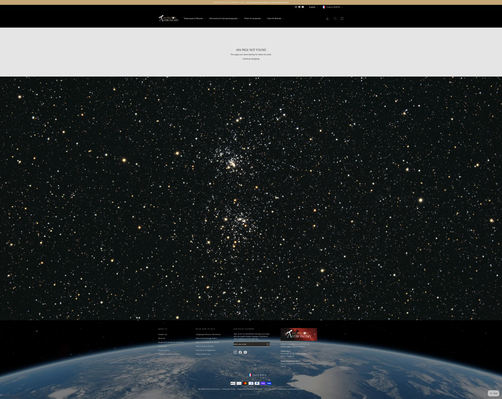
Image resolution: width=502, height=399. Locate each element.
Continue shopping (251, 59)
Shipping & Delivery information (208, 334)
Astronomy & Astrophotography (223, 18)
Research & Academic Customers (171, 342)
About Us (161, 338)
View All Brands (274, 18)
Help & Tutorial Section (205, 346)
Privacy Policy (164, 350)
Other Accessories (252, 18)
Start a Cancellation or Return (207, 342)
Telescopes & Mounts (193, 18)
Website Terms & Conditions (169, 354)
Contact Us (162, 334)
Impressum (162, 346)
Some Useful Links (203, 354)
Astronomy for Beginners (205, 350)
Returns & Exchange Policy (206, 338)
